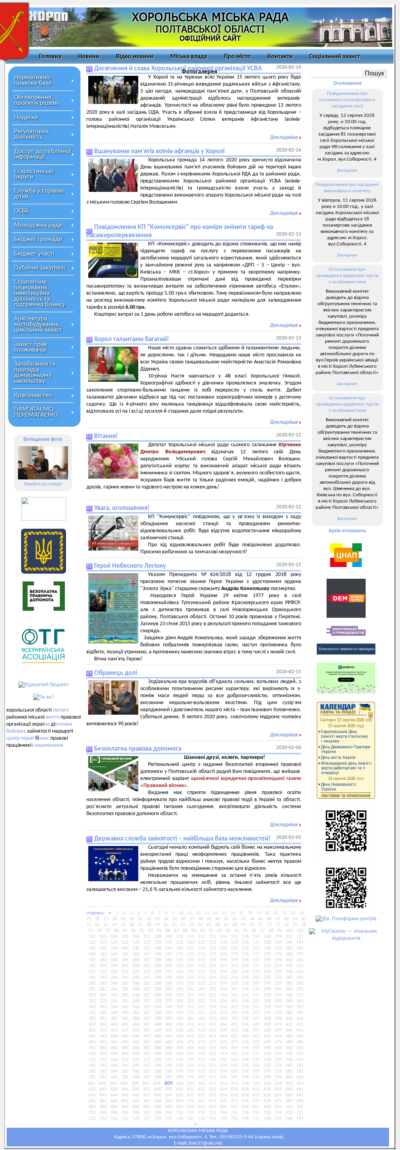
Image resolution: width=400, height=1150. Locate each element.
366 (135, 1012)
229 (168, 971)
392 (201, 1018)
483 (103, 1048)
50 (303, 919)
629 (168, 1089)
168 (157, 954)
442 (92, 1036)
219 (278, 966)
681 (300, 1101)
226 (135, 971)
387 (146, 1018)
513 (212, 1054)
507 (146, 1054)
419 (278, 1024)
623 (103, 1089)
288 (157, 989)
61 (174, 925)
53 (106, 925)
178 (267, 954)
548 (157, 1065)
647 (146, 1095)
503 (103, 1054)
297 (256, 989)
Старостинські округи (34, 174)
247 (146, 977)
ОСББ (21, 210)
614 (223, 1083)
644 (114, 1095)
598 (267, 1077)
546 (135, 1065)
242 (92, 977)
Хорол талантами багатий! (131, 339)
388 (157, 1018)
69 (243, 925)
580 (289, 1071)
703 (103, 1113)
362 (92, 1012)
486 (135, 1048)
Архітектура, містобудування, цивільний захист (38, 324)
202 (92, 966)
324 (114, 1001)
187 (146, 960)
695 (234, 1107)
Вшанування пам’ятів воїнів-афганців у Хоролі (159, 151)
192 (201, 960)
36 (183, 919)
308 (157, 995)
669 (168, 1101)
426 (135, 1030)
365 (125, 1012)
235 (234, 971)
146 (135, 948)
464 (114, 1042)
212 (201, 966)
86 (168, 930)
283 (103, 989)
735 (234, 1118)
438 (267, 1030)
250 (179, 977)
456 (245, 1036)
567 (146, 1071)
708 (157, 1113)
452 (201, 1036)
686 (135, 1107)
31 (140, 919)
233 (212, 971)
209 (168, 966)
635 (234, 1089)
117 (256, 936)
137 (256, 942)
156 (245, 948)
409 (168, 1024)
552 (201, 1065)
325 (125, 1001)
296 (245, 989)
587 (146, 1077)
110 (179, 936)
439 (278, 1030)
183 (103, 960)
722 (92, 1118)
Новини (88, 57)
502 (92, 1054)
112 (201, 936)
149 (168, 948)
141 (300, 942)
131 (190, 942)
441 (300, 1030)
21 (275, 913)
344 (114, 1007)
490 (179, 1048)
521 (300, 1054)
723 (103, 1118)
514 (223, 1054)
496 (245, 1048)
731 (190, 1118)
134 (223, 942)
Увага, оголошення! (122, 508)
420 (289, 1024)
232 (201, 971)
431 (190, 1030)
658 (267, 1095)
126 (135, 942)
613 (212, 1083)
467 (146, 1042)
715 (234, 1113)
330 (179, 1001)
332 (201, 1001)
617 (256, 1083)
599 (278, 1077)
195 (234, 960)
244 (114, 977)
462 (92, 1042)
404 (114, 1024)
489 (168, 1048)
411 (190, 1024)
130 (179, 942)
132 (201, 942)
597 (256, 1077)
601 (300, 1077)
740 (289, 1118)
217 (256, 966)
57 (140, 925)
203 (103, 966)
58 (148, 925)
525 (125, 1059)
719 (278, 1113)
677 (256, 1101)
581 (300, 1071)
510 (179, 1054)
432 (201, 1030)
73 (277, 925)
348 (157, 1007)
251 (190, 977)
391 (190, 1018)
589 (168, 1077)
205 (125, 966)
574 (223, 1071)
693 (212, 1107)
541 (300, 1059)
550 (179, 1065)
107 (146, 936)
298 (267, 989)
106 (135, 936)
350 (179, 1007)
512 (201, 1054)
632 (201, 1089)
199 (278, 960)
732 (201, 1118)
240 (289, 971)
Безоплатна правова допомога (137, 749)
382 (92, 1018)
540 (289, 1059)
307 (146, 995)
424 (114, 1030)
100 (289, 930)
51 (88, 925)
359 (278, 1007)
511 (190, 1054)
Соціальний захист (334, 57)
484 (114, 1048)
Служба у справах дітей (39, 194)
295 (234, 989)
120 (289, 936)
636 (245, 1089)
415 (234, 1024)
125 (125, 942)
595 (234, 1077)
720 (289, 1113)
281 (300, 983)
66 (217, 925)
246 (135, 977)
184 (114, 960)
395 (234, 1018)
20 (267, 913)
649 (168, 1095)
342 (92, 1007)
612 (201, 1083)
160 (289, 948)
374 (223, 1012)
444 (114, 1036)
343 (103, 1007)
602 (91, 1083)
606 (135, 1083)
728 (157, 1118)
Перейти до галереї (43, 484)
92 (219, 930)
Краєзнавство (33, 395)
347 (146, 1007)
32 (148, 919)
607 (146, 1083)
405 (125, 1024)
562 (92, 1071)
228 (157, 971)
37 (191, 919)
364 (114, 1012)
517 (256, 1054)
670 (179, 1101)
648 (157, 1095)
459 (278, 1036)
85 (159, 930)
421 (300, 1024)
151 (190, 948)
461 (300, 1036)
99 (279, 930)
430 (179, 1030)
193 (212, 960)
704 (114, 1113)
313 (212, 995)
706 (135, 1113)
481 (300, 1042)
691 (190, 1107)
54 (114, 925)
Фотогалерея (199, 72)
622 (92, 1089)
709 (168, 1113)
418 (267, 1024)
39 (209, 919)
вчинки (63, 724)
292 (201, 989)
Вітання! (106, 436)
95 (245, 930)
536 (245, 1059)
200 (289, 960)
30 (131, 919)
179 (278, 954)
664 (114, 1101)
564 (114, 1071)
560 (289, 1065)
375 (234, 1012)
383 (103, 1018)
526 (135, 1059)
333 (212, 1001)
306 (135, 995)
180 (289, 954)
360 (289, 1007)
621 (300, 1083)
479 (278, 1042)
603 (102, 1083)
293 (212, 989)
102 (92, 936)
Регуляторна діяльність (31, 134)
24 (301, 913)
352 (201, 1007)
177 (256, 954)
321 (300, 995)
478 (267, 1042)
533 (212, 1059)
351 (190, 1007)
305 (125, 995)
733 (212, 1118)
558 (267, 1065)
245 (125, 977)
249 (168, 977)
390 (179, 1018)
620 (289, 1083)
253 (212, 977)
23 (293, 913)
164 (114, 954)
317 (256, 995)
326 (135, 1001)
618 (267, 1083)
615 (234, 1083)
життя (52, 717)
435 (234, 1030)
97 (262, 930)
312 (201, 995)
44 (252, 919)
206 (135, 966)
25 (88, 919)
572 (201, 1071)
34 (166, 919)
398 (267, 1018)
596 (245, 1077)
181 (300, 954)
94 (236, 930)
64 (200, 925)
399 (278, 1018)
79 (107, 930)
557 (256, 1065)
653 (212, 1095)
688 (157, 1107)
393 (212, 1018)
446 (135, 1036)
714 (223, 1113)
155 (234, 948)
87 (176, 930)
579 (278, 1071)
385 (125, 1018)
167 (146, 954)
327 (146, 1001)
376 (245, 1012)
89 (193, 930)
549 (168, 1065)
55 (123, 925)
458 (267, 1036)
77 (90, 930)
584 (114, 1077)
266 (135, 983)
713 (212, 1113)
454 (223, 1036)
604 (113, 1083)
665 (125, 1101)
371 (190, 1012)
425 (125, 1030)
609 (168, 1083)
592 (201, 1077)
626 (135, 1089)
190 (179, 960)
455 (234, 1036)
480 (289, 1042)
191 (190, 960)
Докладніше (284, 137)
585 (125, 1077)
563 (103, 1071)
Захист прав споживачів (30, 347)
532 (201, 1059)
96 (254, 930)
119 (278, 936)
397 (256, 1018)
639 (278, 1089)
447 (146, 1036)
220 (289, 966)
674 (223, 1101)
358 (267, 1007)
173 (212, 954)
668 (157, 1101)
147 (146, 948)
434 (223, 1030)
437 (256, 1030)
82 (133, 930)
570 (179, 1071)
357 (256, 1007)
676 (245, 1101)
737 (256, 1118)
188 (157, 960)
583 (103, 1077)
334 (223, 1001)
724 (114, 1118)
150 (179, 948)
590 (179, 1077)
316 (245, 995)
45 (260, 919)
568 (157, 1071)
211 (190, 966)
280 (289, 983)
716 (245, 1113)
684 (114, 1107)
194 (223, 960)
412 (201, 1024)
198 (267, 960)
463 (103, 1042)
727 (146, 1118)
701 (300, 1107)
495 (234, 1048)
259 (278, 977)
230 (179, 971)
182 (92, 960)
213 (212, 966)
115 (234, 936)
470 (179, 1042)
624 (114, 1089)
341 (300, 1001)
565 (125, 1071)
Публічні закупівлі (39, 268)
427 (146, 1030)
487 (146, 1048)
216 (245, 966)
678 (267, 1101)
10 (181, 913)
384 (114, 1018)
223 (103, 971)
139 (278, 942)
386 (135, 1018)
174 (223, 954)
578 (267, 1071)
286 (135, 989)
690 (179, 1107)
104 (114, 936)
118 (267, 936)
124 (114, 942)
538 (267, 1059)
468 (157, 1042)
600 (289, 1077)
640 (289, 1089)
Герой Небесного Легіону (130, 566)
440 (289, 1030)
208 (157, 966)
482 (92, 1048)
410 (179, 1024)
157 (256, 948)
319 (278, 995)
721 (300, 1113)
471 (190, 1042)
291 (190, 989)
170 (179, 954)
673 (212, 1101)
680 (289, 1101)
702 (92, 1113)
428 (157, 1030)
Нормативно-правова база (33, 80)
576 (245, 1071)
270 (179, 983)
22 (284, 913)
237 (256, 971)
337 (256, 1001)
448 (157, 1036)
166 (135, 954)
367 (146, 1012)
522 (92, 1059)
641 (300, 1089)
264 (114, 983)
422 (92, 1030)
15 (224, 913)
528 (157, 1059)
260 (289, 977)
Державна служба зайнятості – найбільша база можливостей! (182, 838)
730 (179, 1118)
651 (190, 1095)
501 (300, 1048)
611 (191, 1083)
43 (243, 919)
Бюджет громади (38, 239)
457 (256, 1036)
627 (146, 1089)
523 (103, 1059)
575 (234, 1071)
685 (125, 1107)
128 (157, 942)
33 (157, 919)
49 (295, 919)
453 (212, 1036)
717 (256, 1113)
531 (190, 1059)
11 (190, 913)
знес (44, 738)
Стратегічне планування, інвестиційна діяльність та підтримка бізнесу (39, 293)
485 (125, 1048)
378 (267, 1012)
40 (217, 919)
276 (245, 983)
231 (190, 971)
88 (185, 930)
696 (245, 1107)
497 (256, 1048)
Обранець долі (115, 673)
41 (226, 919)
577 (256, 1071)
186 (135, 960)
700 (289, 1107)
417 (256, 1024)
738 (267, 1118)
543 (103, 1065)
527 (146, 1059)
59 (157, 925)
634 (223, 1089)
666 (135, 1101)
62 (183, 925)
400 (289, 1018)
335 (234, 1001)
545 (125, 1065)
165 (125, 954)
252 (201, 977)
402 (92, 1024)
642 (92, 1095)
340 (289, 1001)
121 (300, 936)
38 (200, 919)
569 (168, 1071)
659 (278, 1095)
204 (114, 966)
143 (103, 948)
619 (278, 1083)
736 (245, 1118)
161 (300, 948)
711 (190, 1113)
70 (252, 925)
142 (92, 948)
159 (278, 948)
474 (223, 1042)
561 (300, 1065)
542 (92, 1065)
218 (267, 966)
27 (106, 919)
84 (150, 930)
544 (114, 1065)
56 (131, 925)
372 (201, 1012)
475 (234, 1042)
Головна (50, 57)
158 (267, 948)
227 (146, 971)
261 (300, 977)
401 (300, 1018)
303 (103, 995)
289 (168, 989)
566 (135, 1071)
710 (179, 1113)
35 (174, 919)
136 (245, 942)
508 (157, 1054)
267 (146, 983)
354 (223, 1007)
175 (234, 954)
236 (245, 971)
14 (215, 913)
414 (223, 1024)
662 (92, 1101)
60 (166, 925)
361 (300, 1007)
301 (300, 989)
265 (125, 983)
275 (234, 983)
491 (190, 1048)
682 (92, 1107)
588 (157, 1077)
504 (114, 1054)
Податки (26, 117)
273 (212, 983)
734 (223, 1118)
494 (223, 1048)
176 (245, 954)
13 (207, 913)
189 (168, 960)
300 (289, 989)
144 (114, 948)
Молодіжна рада (38, 225)
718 (267, 1113)
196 (245, 960)
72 (269, 925)
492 (201, 1048)
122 (92, 942)
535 (234, 1059)
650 (179, 1095)
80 (116, 930)
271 (190, 983)
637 (256, 1089)
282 (92, 989)
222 (92, 971)
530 (179, 1059)
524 (114, 1059)
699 (278, 1107)
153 (212, 948)
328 (157, 1001)
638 (267, 1089)
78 (99, 930)
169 (168, 954)
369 (168, 1012)
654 (223, 1095)
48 (286, 919)
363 (103, 1012)
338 (267, 1001)
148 (157, 948)
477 (256, 1042)
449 (168, 1036)
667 (146, 1101)
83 (142, 930)
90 (202, 930)
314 (223, 995)
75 (295, 925)
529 (168, 1059)
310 (179, 995)
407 (146, 1024)
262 (92, 983)
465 (125, 1042)
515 (234, 1054)
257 (256, 977)
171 (190, 954)
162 (92, 954)
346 (135, 1007)
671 (190, 1101)
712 (201, 1113)
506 (135, 1054)
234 (223, 971)
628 (157, 1089)
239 (278, 971)
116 (245, 936)
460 (289, 1036)
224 (114, 971)
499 (278, 1048)
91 (211, 930)
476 (245, 1042)
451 (190, 1036)
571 (190, 1071)
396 (245, 1018)
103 (103, 936)
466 (135, 1042)
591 (190, 1077)
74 (286, 925)
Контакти (280, 57)
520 (289, 1054)
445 (125, 1036)
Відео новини (135, 57)
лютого (61, 710)
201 (300, 960)
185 (125, 960)
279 (278, 983)
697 (256, 1107)
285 (125, 989)
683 (103, 1107)
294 (223, 989)
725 (125, 1118)
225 (125, 971)
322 (92, 1001)
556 (245, 1065)
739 (278, 1118)
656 (245, 1095)
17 (241, 913)
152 (201, 948)
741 (300, 1118)
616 (245, 1083)
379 (278, 1012)
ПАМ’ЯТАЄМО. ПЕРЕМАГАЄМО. (36, 412)
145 (125, 948)
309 (168, 995)
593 (212, 1077)
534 (223, 1059)
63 (191, 925)
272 (201, 983)
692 (201, 1107)
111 (190, 936)
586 (135, 1077)
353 (212, 1007)
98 (271, 930)
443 (103, 1036)
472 (201, 1042)
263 (103, 983)
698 (267, 1107)
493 (212, 1048)
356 (245, 1007)
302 (92, 995)
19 (258, 913)
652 (201, 1095)
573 (212, 1071)
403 (103, 1024)
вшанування (49, 745)
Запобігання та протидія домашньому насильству (34, 372)
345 (125, 1007)
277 (256, 983)
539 (278, 1059)
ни (47, 724)
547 (146, 1065)
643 (103, 1095)
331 (190, 1001)
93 (228, 930)
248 (157, 977)
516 (245, 1054)
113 (212, 936)
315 (234, 995)
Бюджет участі (34, 253)
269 (168, 983)
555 (234, 1065)
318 (267, 995)
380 (289, 1012)
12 (198, 913)
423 (103, 1030)
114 (223, 936)
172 (201, 954)
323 (103, 1001)
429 (168, 1030)
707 (146, 1113)
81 (125, 930)
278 (267, 983)
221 (300, 966)
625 (125, 1089)
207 (146, 966)
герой (27, 738)
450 (179, 1036)
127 (146, 942)
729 (168, 1118)
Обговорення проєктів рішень (36, 100)
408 (157, 1024)
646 (135, 1095)
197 (256, 960)
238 (267, 971)
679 (278, 1101)
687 (146, 1107)
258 (267, 977)
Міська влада (188, 57)
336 (245, 1001)
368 (157, 1012)
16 (232, 913)
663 (103, 1101)
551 (190, 1065)
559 (278, 1065)
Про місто (237, 57)
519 (278, 1054)
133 (212, 942)
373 (212, 1012)
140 (289, 942)
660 (289, 1095)
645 (125, 1095)
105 (125, 936)
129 (168, 942)
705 (125, 1113)
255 (234, 977)
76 (303, 925)
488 (157, 1048)
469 (168, 1042)
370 (179, 1012)
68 (234, 925)
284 (114, 989)
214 (223, 966)
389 (168, 1018)
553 (212, 1065)
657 (256, 1095)
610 (180, 1083)
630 (179, 1089)
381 (300, 1012)
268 (157, 983)
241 (300, 971)
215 (234, 966)
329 (168, 1001)
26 (97, 919)
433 (212, 1030)
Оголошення (347, 83)
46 (269, 919)
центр (13, 738)
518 (267, 1054)
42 (234, 919)
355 (234, 1007)
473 (212, 1042)
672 (201, 1101)
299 (278, 989)
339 (278, 1001)
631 (190, 1089)
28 (114, 919)
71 (260, 925)
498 (267, 1048)
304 (114, 995)
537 (256, 1059)
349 (168, 1007)
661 (300, 1095)
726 (135, 1118)
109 (168, 936)
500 (289, 1048)
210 (179, 966)
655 (234, 1095)
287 (146, 989)
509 (168, 1054)
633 (212, 1089)
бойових (16, 731)
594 (223, 1077)
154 (223, 948)
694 (223, 1107)
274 (223, 983)
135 (234, 942)
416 (245, 1024)
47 (277, 919)
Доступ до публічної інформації (42, 154)
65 (209, 925)
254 (223, 977)
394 (223, 1018)
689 (168, 1107)
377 (256, 1012)
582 (92, 1077)
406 (135, 1024)
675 (234, 1101)
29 (123, 919)
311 (190, 995)
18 (250, 913)
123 (103, 942)
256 (245, 977)
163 (103, 954)
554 (223, 1065)
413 (212, 1024)
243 (103, 977)
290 (179, 989)
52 (97, 925)
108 (157, 936)
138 (267, 942)
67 (226, 925)
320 (289, 995)
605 (124, 1083)
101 (300, 930)
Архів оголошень (347, 530)
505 (125, 1054)
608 (157, 1083)
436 (245, 1030)
